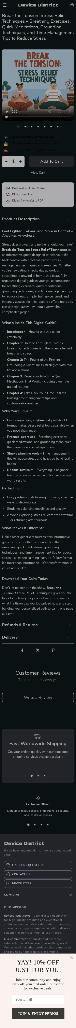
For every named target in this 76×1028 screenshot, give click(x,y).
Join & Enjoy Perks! (38, 1014)
